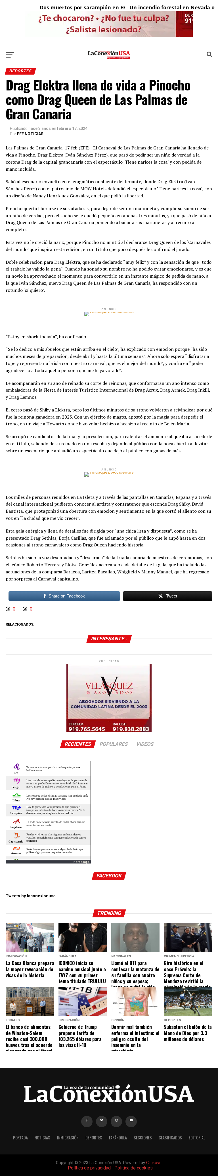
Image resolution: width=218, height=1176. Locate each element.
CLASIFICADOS (170, 1138)
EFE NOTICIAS (30, 134)
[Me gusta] (8, 609)
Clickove (154, 1162)
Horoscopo (82, 861)
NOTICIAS (42, 1138)
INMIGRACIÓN (68, 1138)
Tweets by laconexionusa (31, 896)
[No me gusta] (25, 609)
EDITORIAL (197, 1138)
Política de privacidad (89, 1168)
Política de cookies (133, 1168)
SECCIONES (143, 1138)
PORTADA (20, 1138)
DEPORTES (93, 1138)
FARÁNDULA (118, 1138)
